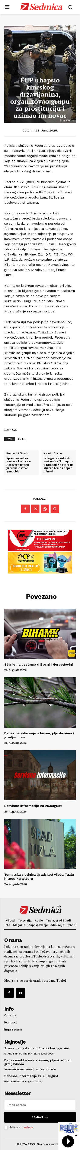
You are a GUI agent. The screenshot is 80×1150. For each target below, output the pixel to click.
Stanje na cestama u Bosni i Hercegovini (38, 664)
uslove (28, 1127)
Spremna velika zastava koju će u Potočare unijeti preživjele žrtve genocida (18, 465)
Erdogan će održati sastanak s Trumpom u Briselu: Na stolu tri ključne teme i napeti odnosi (58, 465)
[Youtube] (20, 993)
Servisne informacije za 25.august (33, 806)
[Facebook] (25, 509)
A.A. (14, 429)
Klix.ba (21, 439)
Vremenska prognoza (19, 1069)
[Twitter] (35, 509)
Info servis (12, 1081)
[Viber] (55, 509)
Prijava (37, 1117)
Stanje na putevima (18, 1053)
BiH (40, 71)
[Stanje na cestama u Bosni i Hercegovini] (40, 634)
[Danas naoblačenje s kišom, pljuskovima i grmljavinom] (40, 702)
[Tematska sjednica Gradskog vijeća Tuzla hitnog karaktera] (40, 844)
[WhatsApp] (45, 509)
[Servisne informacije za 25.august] (40, 775)
